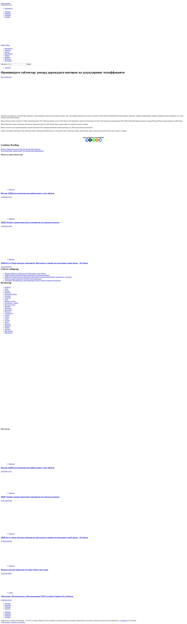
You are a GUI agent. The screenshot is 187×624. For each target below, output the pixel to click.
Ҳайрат (7, 55)
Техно (7, 322)
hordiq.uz (8, 287)
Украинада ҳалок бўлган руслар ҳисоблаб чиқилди (20, 149)
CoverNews (123, 620)
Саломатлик (9, 313)
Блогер (7, 291)
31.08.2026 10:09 (6, 226)
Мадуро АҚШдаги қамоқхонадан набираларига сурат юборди (27, 193)
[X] (90, 140)
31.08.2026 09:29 (6, 267)
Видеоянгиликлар (11, 294)
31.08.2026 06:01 (6, 573)
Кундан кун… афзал (11, 303)
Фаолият (7, 324)
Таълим (7, 320)
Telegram (7, 603)
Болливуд (8, 292)
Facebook (8, 607)
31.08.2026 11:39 (6, 197)
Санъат (7, 52)
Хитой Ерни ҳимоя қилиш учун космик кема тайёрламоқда (22, 151)
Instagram (8, 605)
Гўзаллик (8, 298)
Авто (6, 289)
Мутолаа (7, 312)
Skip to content (5, 3)
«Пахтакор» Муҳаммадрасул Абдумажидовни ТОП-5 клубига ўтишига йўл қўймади (33, 280)
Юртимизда (8, 8)
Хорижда (8, 50)
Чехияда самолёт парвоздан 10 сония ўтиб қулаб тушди (23, 279)
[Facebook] (86, 140)
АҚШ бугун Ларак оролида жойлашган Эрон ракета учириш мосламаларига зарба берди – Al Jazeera (44, 263)
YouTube (7, 609)
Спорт (7, 319)
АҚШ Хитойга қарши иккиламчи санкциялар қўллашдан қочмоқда (30, 222)
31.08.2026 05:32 (6, 600)
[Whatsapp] (93, 140)
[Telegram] (100, 140)
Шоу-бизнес (9, 54)
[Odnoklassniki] (97, 140)
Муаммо (7, 57)
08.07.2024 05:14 (6, 77)
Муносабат (8, 61)
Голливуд (8, 296)
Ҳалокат (7, 329)
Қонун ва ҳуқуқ (10, 305)
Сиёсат (7, 317)
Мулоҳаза (8, 59)
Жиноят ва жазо (10, 301)
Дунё (6, 299)
